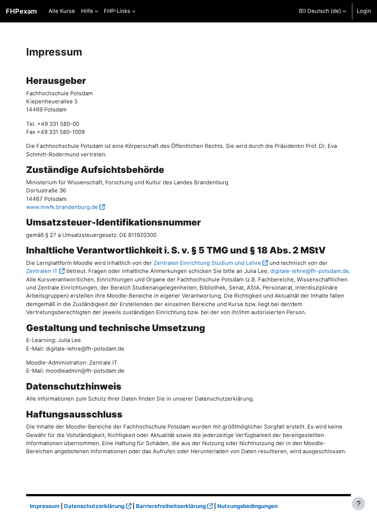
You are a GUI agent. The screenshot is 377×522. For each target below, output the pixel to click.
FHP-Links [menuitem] (117, 11)
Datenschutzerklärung (94, 506)
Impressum (45, 506)
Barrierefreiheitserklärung (171, 506)
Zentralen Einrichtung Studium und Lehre (207, 263)
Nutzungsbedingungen (247, 506)
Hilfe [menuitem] (87, 11)
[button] (322, 11)
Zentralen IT (42, 271)
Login (364, 11)
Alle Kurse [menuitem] (62, 11)
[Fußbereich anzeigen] (358, 503)
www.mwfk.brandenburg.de (62, 207)
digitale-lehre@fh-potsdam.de (309, 271)
